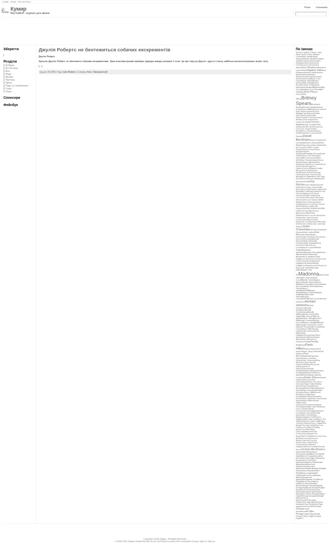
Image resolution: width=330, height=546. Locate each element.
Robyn (305, 382)
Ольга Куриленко (310, 504)
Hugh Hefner (314, 191)
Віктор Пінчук (307, 481)
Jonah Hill (316, 222)
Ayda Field (306, 79)
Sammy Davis (316, 398)
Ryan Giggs (306, 394)
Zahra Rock (305, 458)
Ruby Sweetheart (309, 390)
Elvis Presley (305, 160)
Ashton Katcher (309, 77)
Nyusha (307, 335)
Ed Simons (313, 156)
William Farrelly (315, 454)
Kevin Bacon (305, 245)
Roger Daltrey (310, 384)
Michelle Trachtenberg (303, 311)
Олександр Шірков (309, 502)
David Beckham (303, 137)
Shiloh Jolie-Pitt (312, 407)
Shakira (303, 407)
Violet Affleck (306, 452)
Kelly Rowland (310, 243)
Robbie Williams (312, 377)
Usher (306, 444)
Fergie (309, 166)
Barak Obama (307, 81)
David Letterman (312, 143)
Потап (309, 506)
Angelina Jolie (314, 70)
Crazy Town (304, 129)
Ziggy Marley (315, 458)
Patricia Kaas (309, 349)
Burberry (314, 109)
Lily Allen (307, 263)
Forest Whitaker (309, 168)
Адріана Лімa (310, 462)
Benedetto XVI (306, 85)
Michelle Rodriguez (303, 309)
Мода (8, 74)
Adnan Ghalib (309, 59)
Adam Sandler (307, 56)
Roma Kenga (307, 386)
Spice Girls (305, 415)
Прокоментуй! (100, 72)
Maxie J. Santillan (302, 289)
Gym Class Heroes (310, 187)
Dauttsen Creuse (309, 133)
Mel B (303, 295)
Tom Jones (317, 436)
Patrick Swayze (308, 351)
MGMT (304, 299)
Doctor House (309, 149)
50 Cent (307, 54)
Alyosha (307, 63)
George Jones (309, 174)
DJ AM (307, 147)
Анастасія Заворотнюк (305, 465)
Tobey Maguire (307, 433)
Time (311, 431)
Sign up (211, 541)
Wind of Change (307, 456)
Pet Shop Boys (307, 362)
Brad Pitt (309, 92)
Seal (315, 405)
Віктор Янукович (306, 483)
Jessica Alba (307, 211)
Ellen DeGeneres (309, 158)
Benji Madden (307, 87)
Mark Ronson (315, 284)
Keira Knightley (308, 239)
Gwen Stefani (310, 185)
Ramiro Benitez (310, 371)
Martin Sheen (309, 286)
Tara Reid (304, 423)
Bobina (302, 92)
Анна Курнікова (309, 471)
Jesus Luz (308, 215)
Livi (312, 265)
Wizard (317, 456)
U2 (313, 442)
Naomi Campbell (310, 322)
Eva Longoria (315, 164)
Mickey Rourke (308, 314)
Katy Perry (315, 237)
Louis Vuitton (305, 268)
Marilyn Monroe (308, 282)
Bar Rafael (308, 83)
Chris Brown (308, 120)
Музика (9, 77)
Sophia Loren (305, 413)
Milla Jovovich (307, 316)
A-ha (313, 54)
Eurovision (305, 164)
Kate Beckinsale (316, 230)
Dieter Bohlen (317, 145)
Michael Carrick (313, 299)
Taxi (309, 423)
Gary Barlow (308, 170)
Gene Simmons (307, 172)
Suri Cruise (310, 421)
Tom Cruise (307, 436)
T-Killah (318, 421)
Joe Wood (317, 215)
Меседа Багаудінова (310, 496)
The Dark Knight (309, 425)
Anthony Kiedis (310, 72)
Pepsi (312, 356)
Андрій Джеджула (312, 468)
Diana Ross (307, 145)
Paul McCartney (302, 354)
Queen (304, 369)
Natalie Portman (307, 325)
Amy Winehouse (310, 67)
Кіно (8, 71)
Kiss (301, 254)
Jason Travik (309, 204)
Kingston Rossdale (312, 252)
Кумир (18, 9)
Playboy (307, 364)
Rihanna (305, 375)
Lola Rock (318, 265)
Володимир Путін (309, 479)
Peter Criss (307, 358)
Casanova (309, 111)
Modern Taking (307, 318)
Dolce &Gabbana (303, 152)
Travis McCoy (307, 440)
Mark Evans (305, 284)
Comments (321, 7)
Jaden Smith (310, 195)
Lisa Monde (306, 265)
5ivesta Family (302, 52)
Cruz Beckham (309, 131)
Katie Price (306, 237)
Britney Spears (306, 100)
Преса (9, 82)
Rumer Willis (309, 392)
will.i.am (305, 454)
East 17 (306, 156)
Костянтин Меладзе (311, 494)
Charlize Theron (308, 117)
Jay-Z (317, 204)
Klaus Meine (308, 254)
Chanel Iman (305, 115)
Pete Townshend (309, 360)
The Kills (306, 427)
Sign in (203, 541)
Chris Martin (305, 122)
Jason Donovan (309, 202)
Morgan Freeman (306, 320)
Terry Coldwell (317, 423)
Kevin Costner (309, 247)
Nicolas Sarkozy (307, 331)
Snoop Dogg (309, 411)
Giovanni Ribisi (313, 179)
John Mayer (307, 220)
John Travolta (306, 222)
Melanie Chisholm (308, 292)
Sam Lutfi (306, 398)
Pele (308, 356)
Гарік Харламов (311, 486)
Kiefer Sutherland (303, 251)
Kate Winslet (306, 235)
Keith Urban (308, 241)
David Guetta (315, 140)
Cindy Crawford (310, 124)
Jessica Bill (303, 213)
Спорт (9, 88)
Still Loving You (310, 419)
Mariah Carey (307, 280)
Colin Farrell (309, 127)
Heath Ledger (316, 189)
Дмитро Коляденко (313, 488)
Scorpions (309, 405)
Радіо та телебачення (17, 85)
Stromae (302, 421)
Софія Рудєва (309, 514)
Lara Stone (305, 259)
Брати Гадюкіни (308, 473)
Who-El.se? (151, 541)
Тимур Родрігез (308, 516)
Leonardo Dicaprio (308, 261)
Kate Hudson (309, 232)
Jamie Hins (314, 197)
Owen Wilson (306, 339)
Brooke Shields (309, 107)
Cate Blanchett (308, 113)
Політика (10, 79)
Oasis (312, 335)
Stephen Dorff (309, 417)
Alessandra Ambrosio (308, 61)
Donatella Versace (312, 154)
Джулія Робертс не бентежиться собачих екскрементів (104, 49)
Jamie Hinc (304, 197)
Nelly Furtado (315, 327)
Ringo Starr (313, 375)
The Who (305, 429)
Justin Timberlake (303, 228)
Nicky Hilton (307, 329)
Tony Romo (308, 438)
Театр (8, 91)
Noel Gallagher (301, 334)
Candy (302, 111)
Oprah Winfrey (307, 337)
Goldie (307, 182)
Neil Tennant (305, 327)
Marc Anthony (307, 278)
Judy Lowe (316, 224)
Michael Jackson (306, 303)
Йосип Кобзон (306, 490)
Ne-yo (316, 325)
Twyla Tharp (306, 442)
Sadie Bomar (307, 396)
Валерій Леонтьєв (306, 475)
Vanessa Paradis (310, 447)
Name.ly (165, 541)
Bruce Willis (306, 109)
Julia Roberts (69, 72)
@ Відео (10, 65)
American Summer (307, 65)
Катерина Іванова (310, 492)
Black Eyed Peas (312, 89)
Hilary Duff (304, 191)
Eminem (314, 160)
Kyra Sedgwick (309, 257)
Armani (307, 75)
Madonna (308, 274)
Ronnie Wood (310, 388)
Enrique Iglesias (308, 162)
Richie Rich (310, 373)
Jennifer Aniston (309, 208)
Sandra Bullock (307, 400)
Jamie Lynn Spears (310, 200)
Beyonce (317, 87)
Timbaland (305, 431)
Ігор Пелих (308, 460)
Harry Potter (305, 189)
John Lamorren (307, 218)
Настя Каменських (302, 499)
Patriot (317, 351)
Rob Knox (308, 380)
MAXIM (306, 290)
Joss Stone (307, 224)
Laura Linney (315, 259)
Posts (307, 7)
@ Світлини (12, 68)
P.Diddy (307, 342)
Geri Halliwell (307, 177)
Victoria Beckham (312, 449)
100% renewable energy (186, 541)
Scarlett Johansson (301, 404)
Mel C (308, 295)
